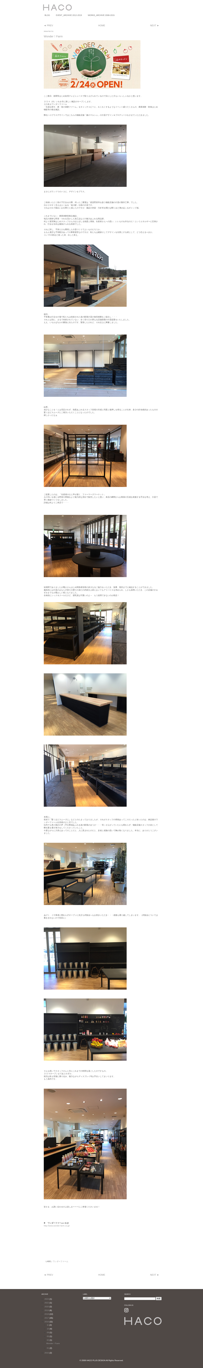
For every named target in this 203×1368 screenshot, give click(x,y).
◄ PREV (48, 25)
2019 (46, 1310)
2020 (46, 1306)
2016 (46, 1322)
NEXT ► (154, 25)
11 (48, 1325)
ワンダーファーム (60, 1261)
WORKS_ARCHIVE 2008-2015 (101, 15)
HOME (101, 25)
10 (48, 1329)
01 (48, 1348)
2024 (46, 1299)
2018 (46, 1314)
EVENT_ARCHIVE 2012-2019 (69, 15)
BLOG (47, 15)
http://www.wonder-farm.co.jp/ (57, 1226)
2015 (46, 1353)
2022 (46, 1303)
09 (48, 1332)
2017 (46, 1318)
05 (48, 1336)
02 (48, 1340)
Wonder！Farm (53, 1343)
